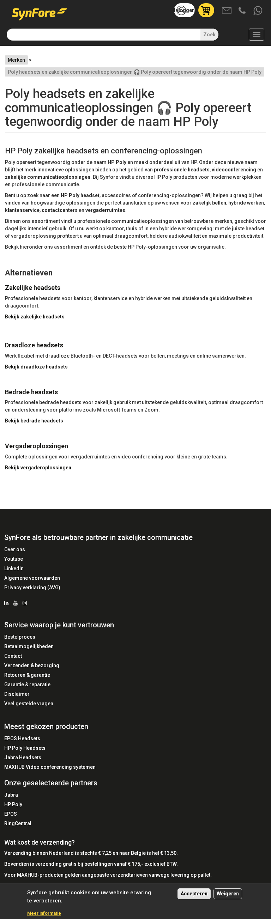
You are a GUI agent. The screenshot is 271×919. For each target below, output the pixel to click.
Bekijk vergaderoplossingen (38, 467)
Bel (243, 11)
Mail (227, 11)
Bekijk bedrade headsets (34, 421)
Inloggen (184, 10)
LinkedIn (14, 568)
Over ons (14, 549)
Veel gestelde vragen (28, 703)
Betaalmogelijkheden (29, 646)
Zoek (209, 34)
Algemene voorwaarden (32, 578)
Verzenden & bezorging (31, 665)
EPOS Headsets (22, 738)
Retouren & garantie (27, 675)
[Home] (42, 11)
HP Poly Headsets (25, 748)
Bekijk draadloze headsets (36, 367)
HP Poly (13, 804)
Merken (16, 60)
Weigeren (228, 893)
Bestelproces (19, 637)
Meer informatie (44, 913)
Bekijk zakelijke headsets (35, 316)
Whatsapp (258, 11)
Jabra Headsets (22, 757)
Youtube (13, 559)
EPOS (10, 814)
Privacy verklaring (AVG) (32, 587)
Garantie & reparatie (27, 684)
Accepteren (194, 893)
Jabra (11, 795)
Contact (13, 656)
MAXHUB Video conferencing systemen (50, 767)
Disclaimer (17, 694)
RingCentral (17, 823)
